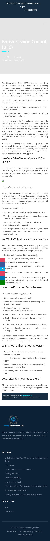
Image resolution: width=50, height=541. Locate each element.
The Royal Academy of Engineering (18, 469)
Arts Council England (13, 482)
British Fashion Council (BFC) (16, 490)
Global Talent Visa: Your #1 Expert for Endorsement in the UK (26, 459)
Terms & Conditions (25, 535)
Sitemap (37, 531)
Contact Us (9, 511)
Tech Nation (9, 465)
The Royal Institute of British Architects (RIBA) (23, 494)
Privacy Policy (25, 531)
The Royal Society (12, 473)
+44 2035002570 (30, 10)
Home (6, 57)
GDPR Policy (12, 531)
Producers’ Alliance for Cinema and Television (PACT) (26, 486)
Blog (6, 507)
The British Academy (13, 477)
